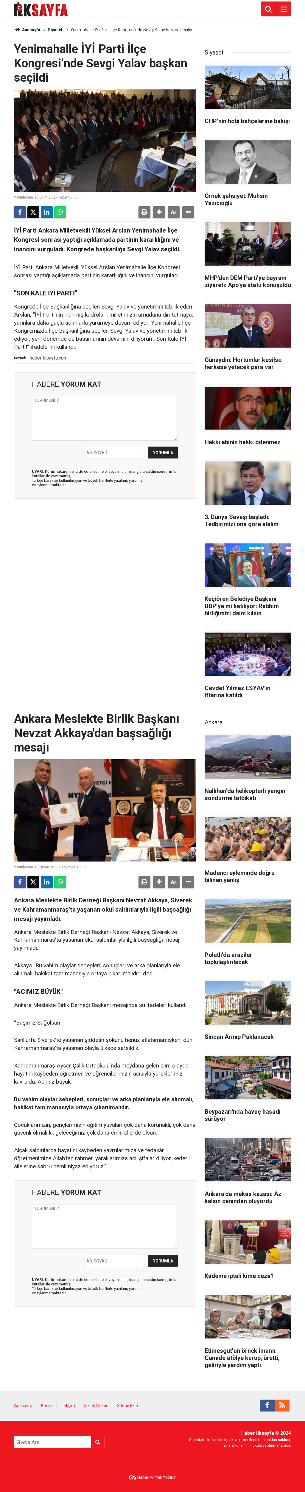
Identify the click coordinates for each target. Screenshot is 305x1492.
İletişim (68, 1405)
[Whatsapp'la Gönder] (60, 212)
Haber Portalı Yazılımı (157, 1477)
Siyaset (55, 29)
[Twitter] (33, 212)
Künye (47, 1405)
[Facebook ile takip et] (267, 1406)
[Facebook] (20, 212)
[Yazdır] (144, 212)
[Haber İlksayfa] (41, 8)
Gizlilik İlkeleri (96, 1405)
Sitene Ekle (127, 1405)
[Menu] (283, 9)
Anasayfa (30, 29)
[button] (159, 212)
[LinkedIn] (47, 212)
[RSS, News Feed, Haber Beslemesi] (282, 1406)
